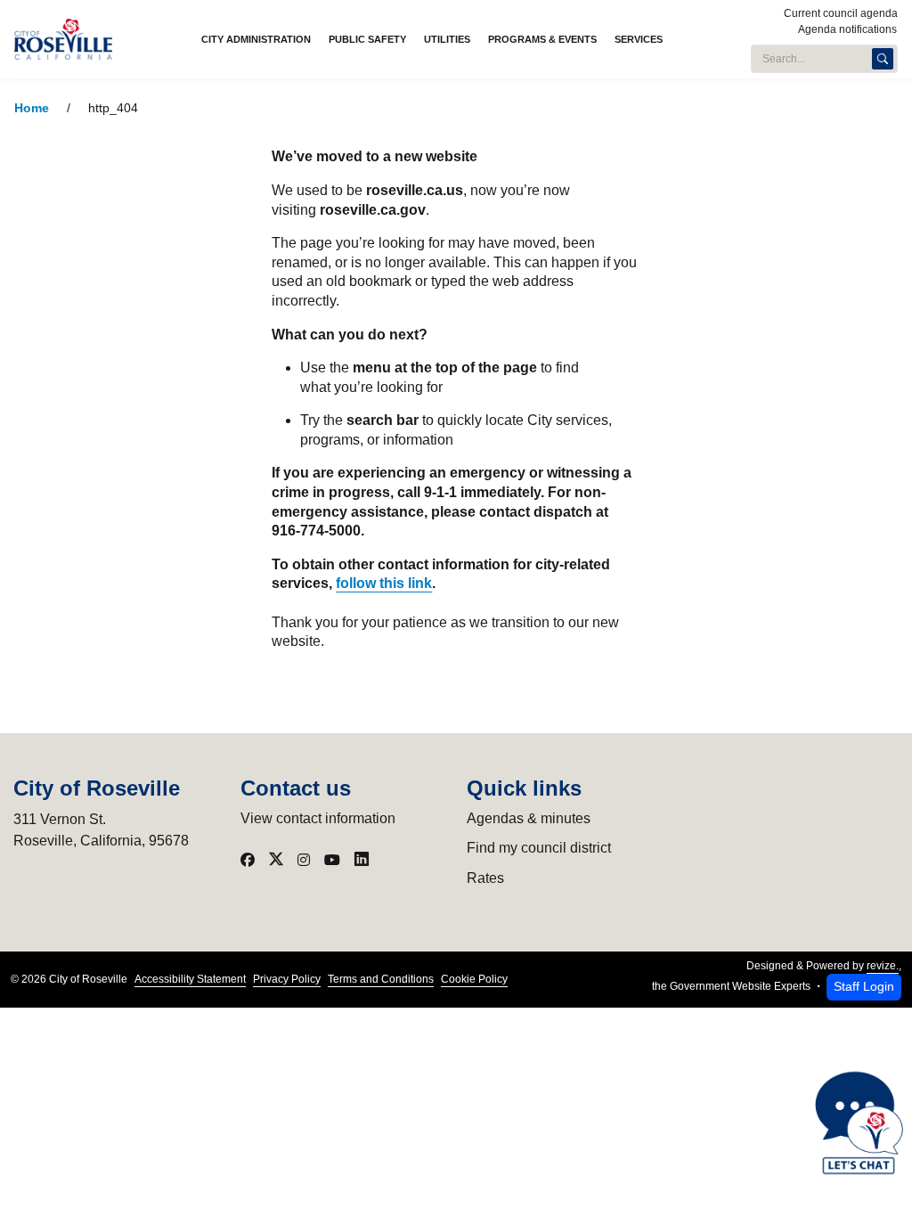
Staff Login (864, 986)
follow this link (384, 583)
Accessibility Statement (190, 979)
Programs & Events (542, 39)
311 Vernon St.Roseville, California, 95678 (101, 830)
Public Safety (367, 39)
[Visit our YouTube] (332, 859)
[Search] (882, 58)
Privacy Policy (287, 979)
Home (31, 108)
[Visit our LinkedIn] (361, 859)
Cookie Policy (474, 979)
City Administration (256, 39)
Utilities (447, 39)
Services (639, 39)
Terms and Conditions (381, 979)
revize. (883, 966)
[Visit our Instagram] (303, 859)
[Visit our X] (276, 859)
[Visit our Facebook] (247, 859)
